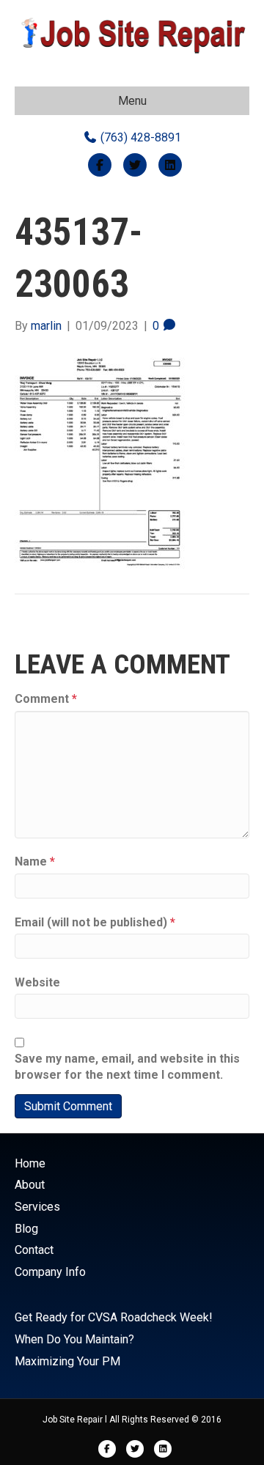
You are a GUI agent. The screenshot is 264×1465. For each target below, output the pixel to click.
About (30, 1185)
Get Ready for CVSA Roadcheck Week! (114, 1317)
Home (30, 1163)
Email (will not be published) (95, 922)
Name (35, 861)
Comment (46, 699)
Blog (26, 1229)
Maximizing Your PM (67, 1361)
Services (37, 1207)
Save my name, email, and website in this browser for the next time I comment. (127, 1067)
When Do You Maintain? (74, 1339)
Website (37, 982)
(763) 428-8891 (139, 137)
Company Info (50, 1272)
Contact (34, 1250)
